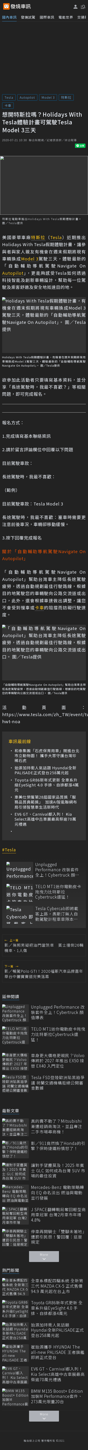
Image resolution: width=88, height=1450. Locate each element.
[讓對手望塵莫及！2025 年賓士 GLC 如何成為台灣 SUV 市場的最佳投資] (15, 1171)
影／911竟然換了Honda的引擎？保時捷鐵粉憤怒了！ (58, 1146)
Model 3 (48, 97)
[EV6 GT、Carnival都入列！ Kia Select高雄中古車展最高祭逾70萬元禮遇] (15, 1375)
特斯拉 (66, 97)
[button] (82, 6)
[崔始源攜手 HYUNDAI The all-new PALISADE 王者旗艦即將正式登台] (15, 1353)
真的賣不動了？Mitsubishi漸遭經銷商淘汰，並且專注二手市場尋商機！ (56, 1126)
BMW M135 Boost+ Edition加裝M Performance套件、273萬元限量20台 (57, 1396)
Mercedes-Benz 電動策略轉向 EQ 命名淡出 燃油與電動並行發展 (57, 1192)
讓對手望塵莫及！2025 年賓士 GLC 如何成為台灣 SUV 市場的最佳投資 (58, 1170)
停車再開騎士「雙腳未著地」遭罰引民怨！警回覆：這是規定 (58, 1237)
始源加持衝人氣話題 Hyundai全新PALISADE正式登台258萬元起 (45, 770)
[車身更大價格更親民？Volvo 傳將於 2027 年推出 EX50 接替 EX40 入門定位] (15, 1062)
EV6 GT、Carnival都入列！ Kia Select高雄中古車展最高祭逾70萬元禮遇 (45, 819)
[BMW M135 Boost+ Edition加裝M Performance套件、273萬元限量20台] (15, 1397)
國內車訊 (9, 17)
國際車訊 (47, 17)
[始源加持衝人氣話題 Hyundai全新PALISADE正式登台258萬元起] (15, 1331)
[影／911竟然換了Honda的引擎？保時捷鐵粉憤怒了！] (15, 1149)
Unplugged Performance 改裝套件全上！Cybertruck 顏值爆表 (57, 870)
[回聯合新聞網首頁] (6, 6)
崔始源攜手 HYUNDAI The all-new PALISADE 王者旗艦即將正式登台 (58, 1352)
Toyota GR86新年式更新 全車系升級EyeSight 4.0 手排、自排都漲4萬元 (47, 784)
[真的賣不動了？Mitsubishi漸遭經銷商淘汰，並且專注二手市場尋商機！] (15, 1127)
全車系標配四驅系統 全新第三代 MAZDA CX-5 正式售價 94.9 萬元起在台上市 (57, 1286)
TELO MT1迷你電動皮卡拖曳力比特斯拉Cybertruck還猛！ (58, 892)
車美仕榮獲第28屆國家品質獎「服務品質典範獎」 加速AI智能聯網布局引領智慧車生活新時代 (46, 802)
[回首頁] (21, 6)
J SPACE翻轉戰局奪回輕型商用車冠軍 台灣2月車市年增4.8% (58, 1215)
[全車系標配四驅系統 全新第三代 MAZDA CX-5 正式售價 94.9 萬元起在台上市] (15, 1287)
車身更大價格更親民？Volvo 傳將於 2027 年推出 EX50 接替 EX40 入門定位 (58, 1061)
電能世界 (66, 17)
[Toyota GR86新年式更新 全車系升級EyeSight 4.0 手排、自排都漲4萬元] (15, 1309)
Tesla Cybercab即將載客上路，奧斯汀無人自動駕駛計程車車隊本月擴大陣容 (56, 914)
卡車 (7, 105)
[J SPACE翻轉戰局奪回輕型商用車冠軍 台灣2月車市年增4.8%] (15, 1216)
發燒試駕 (28, 17)
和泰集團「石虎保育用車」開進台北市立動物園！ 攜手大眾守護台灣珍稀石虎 (47, 755)
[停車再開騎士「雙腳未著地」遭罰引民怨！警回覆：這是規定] (15, 1238)
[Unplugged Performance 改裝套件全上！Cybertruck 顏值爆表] (19, 871)
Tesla (8, 97)
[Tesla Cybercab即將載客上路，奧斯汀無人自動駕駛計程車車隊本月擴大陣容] (19, 915)
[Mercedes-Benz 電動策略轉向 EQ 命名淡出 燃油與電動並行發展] (15, 1193)
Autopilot (27, 97)
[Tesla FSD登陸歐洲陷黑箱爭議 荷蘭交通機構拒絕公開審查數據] (15, 1084)
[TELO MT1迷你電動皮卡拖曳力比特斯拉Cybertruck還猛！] (19, 893)
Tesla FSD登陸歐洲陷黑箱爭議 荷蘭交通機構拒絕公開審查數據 (58, 1083)
